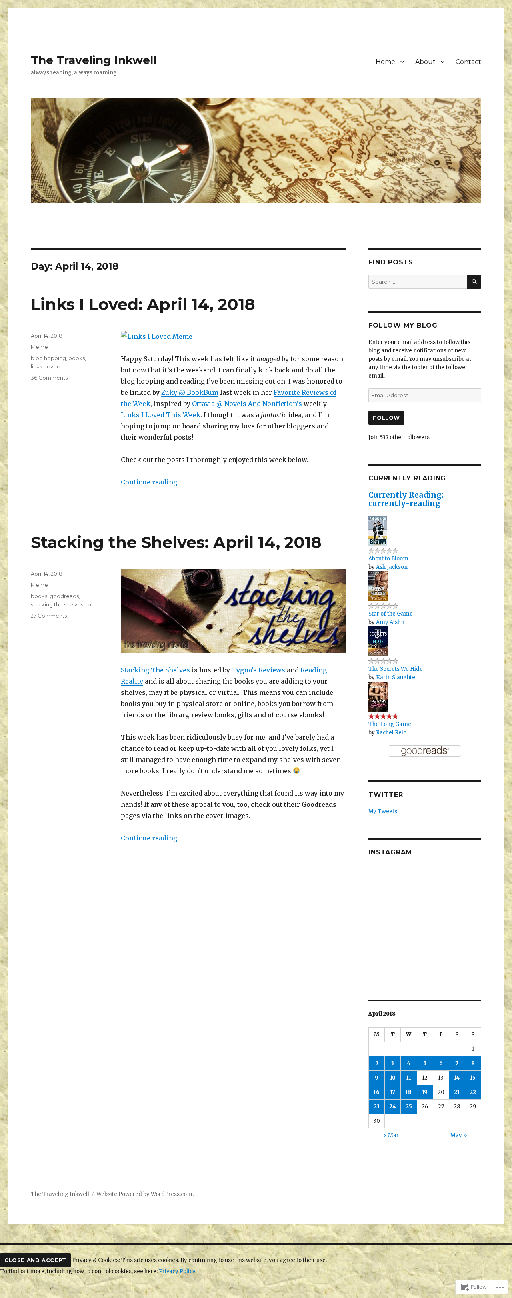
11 (408, 1077)
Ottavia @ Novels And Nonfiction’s (247, 404)
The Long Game (389, 724)
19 (425, 1092)
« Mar (391, 1135)
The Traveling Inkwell (93, 60)
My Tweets (382, 811)
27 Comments (49, 615)
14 (457, 1077)
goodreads (64, 596)
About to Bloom (388, 558)
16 (377, 1092)
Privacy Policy (177, 1271)
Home (385, 62)
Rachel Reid (391, 732)
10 (393, 1077)
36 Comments (49, 377)
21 (457, 1092)
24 (392, 1106)
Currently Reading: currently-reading (406, 499)
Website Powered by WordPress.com (144, 1194)
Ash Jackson (392, 567)
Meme (39, 347)
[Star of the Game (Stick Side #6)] (378, 585)
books (76, 358)
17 (392, 1092)
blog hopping (48, 358)
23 (377, 1106)
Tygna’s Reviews (258, 670)
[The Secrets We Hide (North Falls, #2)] (378, 641)
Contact (468, 62)
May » (458, 1135)
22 (473, 1092)
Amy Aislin (390, 622)
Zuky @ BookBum (189, 392)
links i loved (45, 366)
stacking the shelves (57, 604)
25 (409, 1106)
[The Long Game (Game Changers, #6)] (378, 696)
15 (473, 1077)
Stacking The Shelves (155, 670)
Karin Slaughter (397, 677)
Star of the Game (390, 613)
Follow (386, 417)
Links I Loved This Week (160, 415)
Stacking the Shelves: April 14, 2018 (176, 542)
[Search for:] (417, 281)
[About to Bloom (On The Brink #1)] (377, 530)
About (425, 62)
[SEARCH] (474, 282)
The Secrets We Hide (395, 669)
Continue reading (149, 482)
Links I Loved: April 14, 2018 (143, 304)
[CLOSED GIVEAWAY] (463, 920)
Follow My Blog (403, 325)
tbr (89, 604)
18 (409, 1092)
